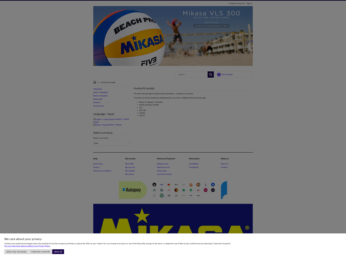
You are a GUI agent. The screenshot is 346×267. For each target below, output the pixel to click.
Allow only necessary (16, 251)
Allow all (58, 251)
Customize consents (40, 251)
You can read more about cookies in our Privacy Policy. (27, 246)
